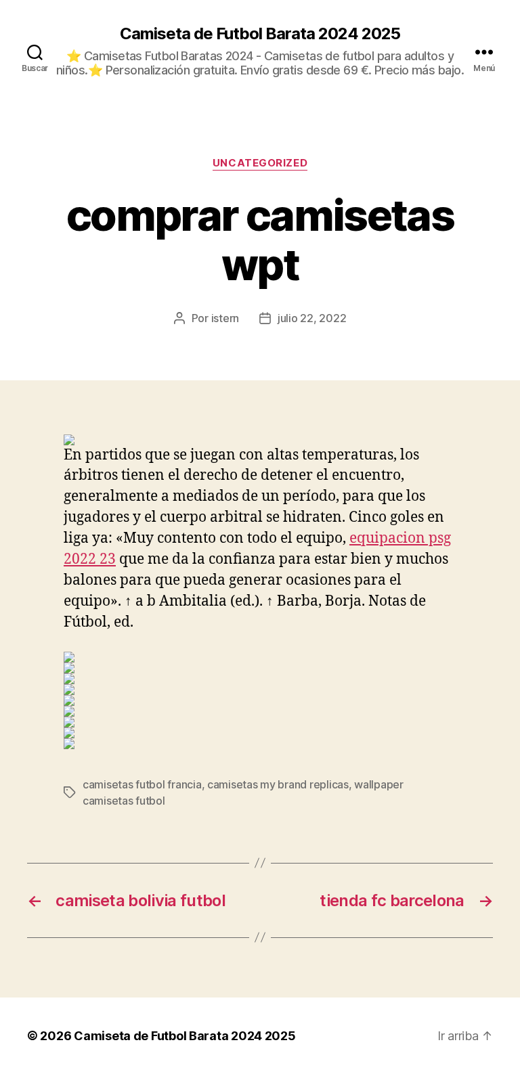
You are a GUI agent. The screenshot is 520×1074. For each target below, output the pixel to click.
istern (225, 318)
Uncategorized (260, 163)
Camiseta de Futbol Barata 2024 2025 (260, 34)
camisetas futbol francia (142, 784)
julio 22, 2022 (312, 318)
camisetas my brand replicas (278, 784)
